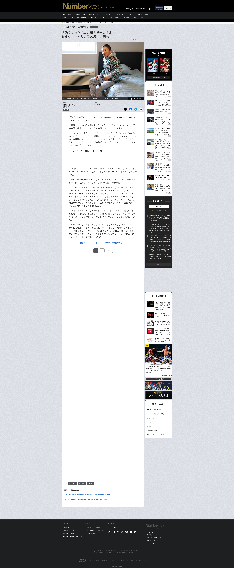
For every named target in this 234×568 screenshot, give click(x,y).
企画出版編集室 (131, 560)
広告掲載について (151, 535)
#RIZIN (90, 483)
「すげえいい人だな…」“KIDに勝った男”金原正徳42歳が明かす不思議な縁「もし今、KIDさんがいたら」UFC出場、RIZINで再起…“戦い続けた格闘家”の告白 (160, 228)
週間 (165, 211)
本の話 (122, 560)
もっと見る (159, 264)
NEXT (109, 250)
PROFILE (66, 110)
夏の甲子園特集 (67, 14)
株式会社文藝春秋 (94, 560)
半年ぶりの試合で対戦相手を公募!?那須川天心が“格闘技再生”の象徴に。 (89, 494)
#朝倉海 (81, 483)
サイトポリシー (151, 540)
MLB (84, 14)
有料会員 (168, 8)
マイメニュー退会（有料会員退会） (156, 414)
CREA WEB (115, 560)
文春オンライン (106, 560)
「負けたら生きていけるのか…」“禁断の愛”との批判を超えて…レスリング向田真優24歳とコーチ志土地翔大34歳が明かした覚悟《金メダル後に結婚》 (160, 248)
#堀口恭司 (72, 483)
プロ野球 (77, 14)
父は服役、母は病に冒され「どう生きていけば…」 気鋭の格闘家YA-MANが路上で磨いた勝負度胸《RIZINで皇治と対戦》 (160, 257)
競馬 (146, 14)
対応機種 (149, 426)
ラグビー (93, 17)
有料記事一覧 (150, 418)
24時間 (159, 211)
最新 (153, 211)
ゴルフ (132, 14)
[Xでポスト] (125, 110)
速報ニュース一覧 (69, 530)
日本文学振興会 (142, 560)
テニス (140, 14)
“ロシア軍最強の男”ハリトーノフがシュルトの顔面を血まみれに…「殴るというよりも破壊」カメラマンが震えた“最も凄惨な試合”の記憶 (160, 217)
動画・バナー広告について (154, 537)
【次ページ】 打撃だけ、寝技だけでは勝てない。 (103, 243)
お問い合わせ (150, 532)
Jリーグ (99, 14)
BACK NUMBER (94, 27)
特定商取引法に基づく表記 (154, 430)
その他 (73, 22)
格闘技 (64, 17)
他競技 (134, 17)
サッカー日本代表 (121, 14)
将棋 (72, 17)
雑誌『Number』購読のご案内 (95, 528)
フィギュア (102, 17)
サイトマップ (150, 543)
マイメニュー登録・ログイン (154, 409)
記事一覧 (66, 528)
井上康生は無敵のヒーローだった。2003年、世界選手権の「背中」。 (87, 499)
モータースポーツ (81, 17)
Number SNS (112, 528)
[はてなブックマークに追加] (135, 110)
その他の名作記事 (159, 379)
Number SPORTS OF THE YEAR (73, 536)
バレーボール (125, 17)
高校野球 (91, 14)
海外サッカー (108, 14)
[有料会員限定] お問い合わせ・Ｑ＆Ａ (157, 435)
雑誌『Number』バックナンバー (95, 530)
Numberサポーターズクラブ (71, 533)
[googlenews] (130, 532)
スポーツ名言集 (91, 533)
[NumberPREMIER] (159, 8)
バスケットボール (113, 17)
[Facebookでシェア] (130, 110)
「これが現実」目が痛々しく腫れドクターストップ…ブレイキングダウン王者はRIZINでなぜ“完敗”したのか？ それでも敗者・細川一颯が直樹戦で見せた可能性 (160, 238)
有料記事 (143, 17)
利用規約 (149, 422)
